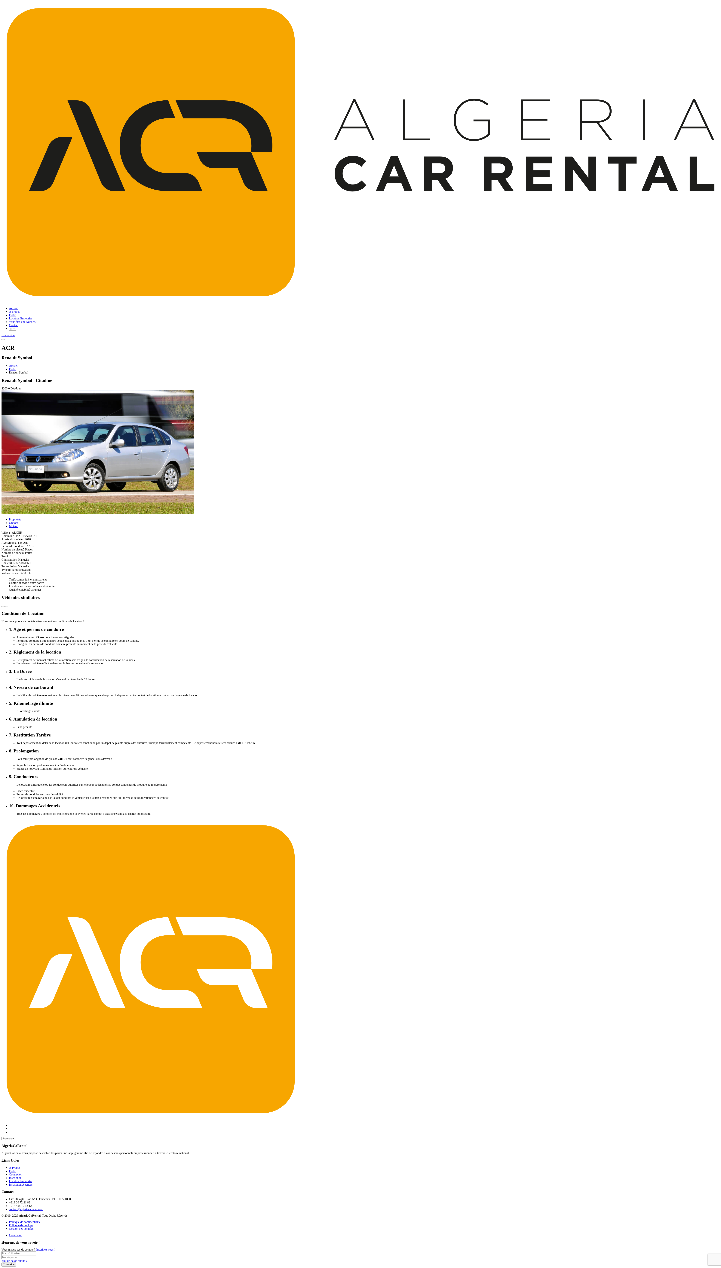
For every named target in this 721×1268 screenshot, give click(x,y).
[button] (3, 339)
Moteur (13, 526)
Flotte (12, 369)
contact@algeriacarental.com (26, 1209)
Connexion (15, 1235)
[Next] (3, 606)
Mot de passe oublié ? (14, 1260)
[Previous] (6, 606)
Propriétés (15, 519)
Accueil (13, 365)
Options (13, 522)
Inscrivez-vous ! (45, 1249)
